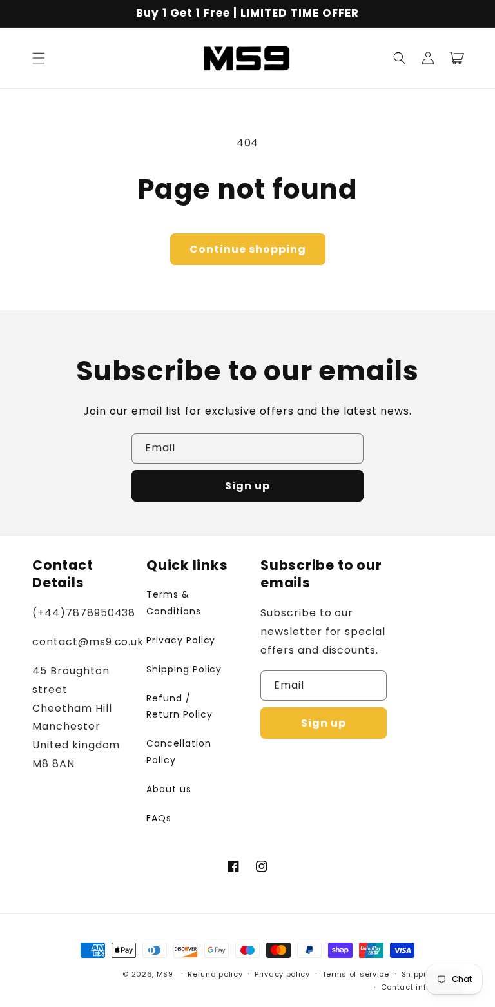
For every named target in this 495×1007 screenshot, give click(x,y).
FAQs (158, 818)
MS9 (165, 974)
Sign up (247, 485)
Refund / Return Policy (179, 706)
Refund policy (215, 974)
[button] (38, 58)
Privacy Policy (180, 640)
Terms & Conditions (173, 602)
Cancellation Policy (178, 751)
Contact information (422, 987)
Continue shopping (247, 249)
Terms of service (355, 974)
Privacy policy (282, 974)
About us (168, 789)
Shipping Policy (184, 669)
